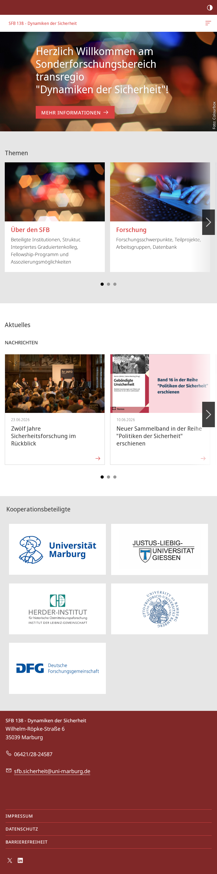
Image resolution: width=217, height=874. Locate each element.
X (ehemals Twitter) (10, 862)
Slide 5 (114, 284)
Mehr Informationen (71, 112)
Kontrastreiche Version (210, 7)
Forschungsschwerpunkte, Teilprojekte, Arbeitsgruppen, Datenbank (158, 237)
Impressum (19, 816)
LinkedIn (20, 863)
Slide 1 (102, 284)
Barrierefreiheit (27, 842)
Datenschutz (22, 829)
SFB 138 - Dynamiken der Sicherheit (209, 23)
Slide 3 (108, 284)
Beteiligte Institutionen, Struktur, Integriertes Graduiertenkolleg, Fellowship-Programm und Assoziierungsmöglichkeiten (45, 245)
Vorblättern (208, 222)
